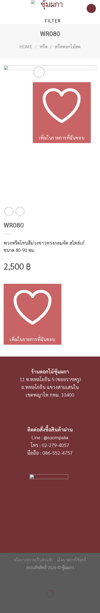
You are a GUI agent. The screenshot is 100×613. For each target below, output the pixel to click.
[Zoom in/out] (22, 580)
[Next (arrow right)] (22, 602)
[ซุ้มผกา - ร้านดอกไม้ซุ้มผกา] (50, 8)
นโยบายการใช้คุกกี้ (71, 559)
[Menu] (7, 8)
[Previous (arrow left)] (5, 602)
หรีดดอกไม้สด (68, 46)
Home (25, 46)
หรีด (44, 46)
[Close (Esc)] (5, 580)
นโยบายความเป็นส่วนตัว (33, 559)
